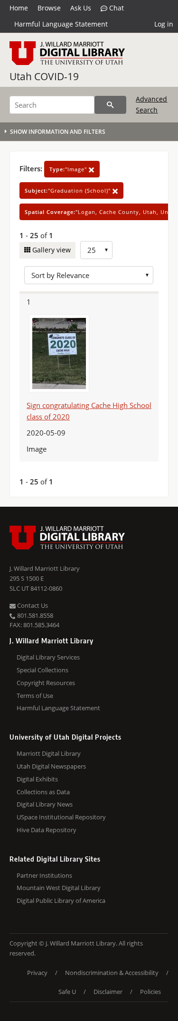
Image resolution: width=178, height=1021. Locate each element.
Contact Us (32, 605)
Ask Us (80, 7)
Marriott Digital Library (49, 753)
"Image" (69, 169)
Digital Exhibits (37, 779)
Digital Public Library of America (61, 900)
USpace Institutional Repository (61, 817)
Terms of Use (35, 695)
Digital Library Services (48, 657)
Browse (49, 7)
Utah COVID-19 (44, 76)
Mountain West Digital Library (59, 887)
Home (18, 7)
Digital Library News (45, 804)
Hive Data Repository (46, 830)
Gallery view (50, 249)
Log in (163, 23)
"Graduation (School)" (68, 190)
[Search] (110, 105)
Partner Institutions (44, 875)
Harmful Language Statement (61, 23)
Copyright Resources (46, 682)
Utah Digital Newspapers (51, 766)
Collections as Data (43, 792)
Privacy (37, 972)
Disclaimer (108, 991)
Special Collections (42, 670)
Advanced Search (151, 104)
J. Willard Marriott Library (44, 568)
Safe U (67, 991)
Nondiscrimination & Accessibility (112, 972)
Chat (115, 7)
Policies (150, 991)
